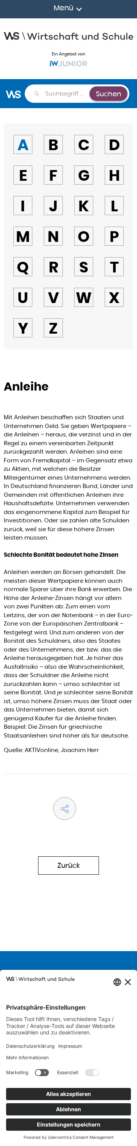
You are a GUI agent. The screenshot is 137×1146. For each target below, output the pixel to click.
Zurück (68, 865)
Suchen (108, 94)
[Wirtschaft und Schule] (68, 35)
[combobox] (67, 93)
